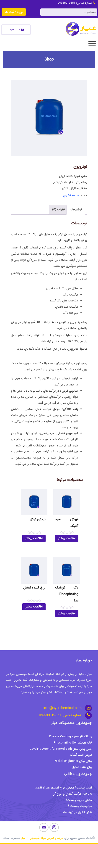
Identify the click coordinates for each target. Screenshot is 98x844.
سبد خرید (14, 29)
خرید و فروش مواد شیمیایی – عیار (42, 838)
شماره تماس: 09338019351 (75, 2)
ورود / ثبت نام (14, 12)
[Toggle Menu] (92, 43)
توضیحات (76, 209)
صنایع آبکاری (71, 195)
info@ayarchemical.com (62, 708)
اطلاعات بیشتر (66, 538)
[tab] (76, 210)
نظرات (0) (58, 209)
